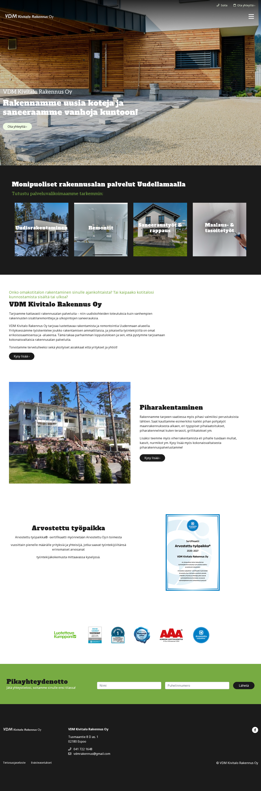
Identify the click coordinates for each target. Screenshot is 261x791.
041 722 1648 (82, 749)
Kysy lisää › (22, 356)
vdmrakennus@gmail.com (91, 754)
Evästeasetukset (41, 762)
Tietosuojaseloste (14, 762)
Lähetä (244, 685)
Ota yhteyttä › (17, 126)
